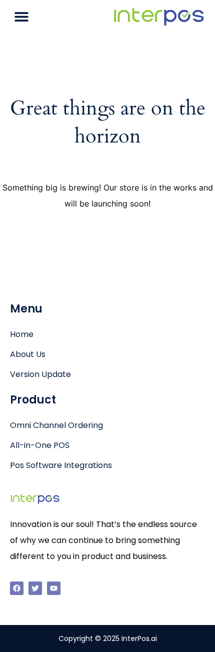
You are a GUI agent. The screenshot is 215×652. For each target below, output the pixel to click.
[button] (21, 16)
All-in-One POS (40, 445)
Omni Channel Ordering (56, 425)
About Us (28, 354)
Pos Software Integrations (61, 465)
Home (22, 334)
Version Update (40, 374)
